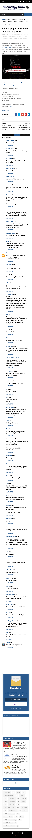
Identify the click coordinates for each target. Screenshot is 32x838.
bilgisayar (9, 518)
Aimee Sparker (10, 176)
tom (7, 397)
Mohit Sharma (10, 168)
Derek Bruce (9, 604)
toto (7, 282)
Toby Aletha (9, 294)
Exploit (21, 795)
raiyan (8, 495)
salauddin (9, 570)
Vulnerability (13, 819)
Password (11, 804)
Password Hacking (7, 21)
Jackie (8, 505)
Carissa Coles (10, 148)
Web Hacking (8, 822)
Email (18, 792)
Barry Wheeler (10, 594)
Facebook (11, 798)
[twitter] (23, 1)
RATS (25, 810)
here (10, 106)
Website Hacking (9, 826)
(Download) (5, 110)
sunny (7, 420)
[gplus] (26, 1)
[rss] (9, 833)
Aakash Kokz (10, 221)
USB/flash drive (6, 47)
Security (4, 23)
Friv (7, 483)
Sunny (7, 464)
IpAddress (12, 801)
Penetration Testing (18, 21)
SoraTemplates (18, 835)
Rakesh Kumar (10, 140)
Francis (8, 527)
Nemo (7, 475)
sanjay (8, 642)
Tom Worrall (9, 371)
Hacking (21, 19)
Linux (25, 19)
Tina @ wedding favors (12, 357)
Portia (8, 612)
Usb (21, 23)
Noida (7, 241)
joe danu (8, 381)
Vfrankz (8, 195)
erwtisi (8, 586)
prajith (8, 185)
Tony (7, 274)
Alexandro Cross (11, 536)
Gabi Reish (9, 158)
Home (3, 19)
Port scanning (12, 810)
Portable (26, 21)
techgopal (9, 264)
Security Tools (11, 23)
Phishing (24, 807)
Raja (7, 314)
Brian (7, 338)
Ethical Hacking (9, 795)
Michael (8, 560)
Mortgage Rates (11, 621)
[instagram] (29, 1)
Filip (7, 632)
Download (15, 19)
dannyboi (8, 429)
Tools (17, 23)
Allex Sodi (9, 346)
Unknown (8, 253)
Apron (7, 210)
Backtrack (8, 19)
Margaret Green (10, 233)
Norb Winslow (10, 407)
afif (7, 389)
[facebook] (20, 1)
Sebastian (9, 578)
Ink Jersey (9, 455)
